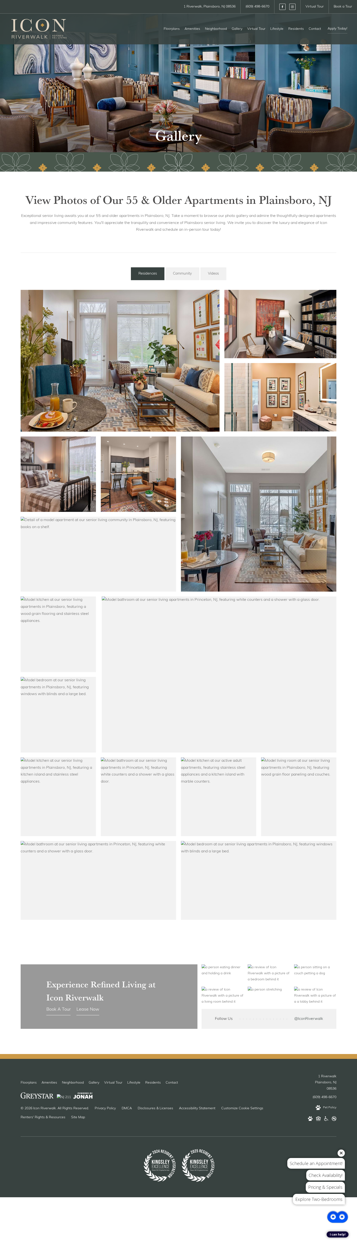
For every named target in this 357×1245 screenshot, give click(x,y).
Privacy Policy (105, 1108)
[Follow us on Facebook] (282, 7)
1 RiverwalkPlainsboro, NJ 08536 (325, 1082)
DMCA (127, 1108)
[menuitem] (171, 29)
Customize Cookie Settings (242, 1108)
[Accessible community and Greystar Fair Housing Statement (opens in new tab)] (326, 1119)
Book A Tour (58, 1009)
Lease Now (87, 1009)
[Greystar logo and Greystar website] (37, 1096)
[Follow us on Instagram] (292, 7)
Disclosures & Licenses (155, 1108)
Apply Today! (337, 29)
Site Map (78, 1117)
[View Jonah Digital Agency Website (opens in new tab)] (83, 1097)
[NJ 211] (64, 1097)
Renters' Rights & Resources (43, 1117)
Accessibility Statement (197, 1108)
